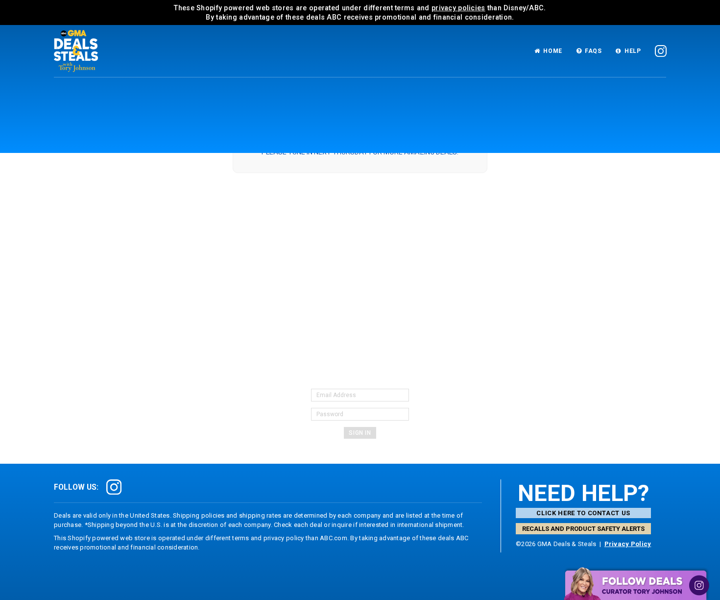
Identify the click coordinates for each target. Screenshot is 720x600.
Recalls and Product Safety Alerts (583, 528)
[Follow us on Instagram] (661, 51)
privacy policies (458, 8)
